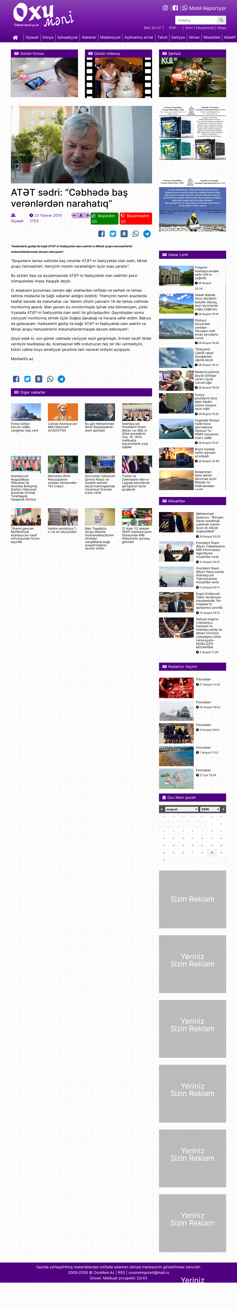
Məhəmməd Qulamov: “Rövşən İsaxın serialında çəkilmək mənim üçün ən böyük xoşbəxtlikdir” (209, 522)
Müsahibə (211, 37)
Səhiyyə (178, 37)
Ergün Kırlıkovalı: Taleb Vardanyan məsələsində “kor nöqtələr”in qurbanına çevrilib (209, 601)
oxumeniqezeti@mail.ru (148, 1272)
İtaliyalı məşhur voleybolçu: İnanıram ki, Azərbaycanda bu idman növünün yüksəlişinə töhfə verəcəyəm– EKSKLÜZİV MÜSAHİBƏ (209, 633)
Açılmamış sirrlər (139, 37)
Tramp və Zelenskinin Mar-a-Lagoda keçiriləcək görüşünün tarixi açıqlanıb (136, 482)
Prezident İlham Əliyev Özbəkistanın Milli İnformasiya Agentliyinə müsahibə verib (210, 550)
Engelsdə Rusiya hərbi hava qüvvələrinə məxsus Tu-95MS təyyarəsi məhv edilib (207, 429)
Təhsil (162, 37)
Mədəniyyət (110, 37)
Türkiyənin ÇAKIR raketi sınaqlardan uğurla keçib (204, 355)
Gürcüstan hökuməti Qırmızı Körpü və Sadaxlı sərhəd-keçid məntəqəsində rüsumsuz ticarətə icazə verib (100, 484)
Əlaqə (221, 28)
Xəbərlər (89, 37)
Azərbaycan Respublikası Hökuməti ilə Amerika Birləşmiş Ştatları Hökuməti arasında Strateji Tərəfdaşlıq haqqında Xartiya (24, 487)
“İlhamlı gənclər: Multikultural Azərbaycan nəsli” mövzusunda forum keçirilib (25, 535)
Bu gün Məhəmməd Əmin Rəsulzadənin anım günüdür (99, 427)
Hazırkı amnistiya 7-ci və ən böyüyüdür (62, 530)
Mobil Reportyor (207, 8)
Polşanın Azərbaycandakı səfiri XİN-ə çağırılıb (207, 273)
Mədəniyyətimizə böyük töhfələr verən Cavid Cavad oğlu (207, 377)
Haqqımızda (205, 28)
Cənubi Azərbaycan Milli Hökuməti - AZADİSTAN (62, 427)
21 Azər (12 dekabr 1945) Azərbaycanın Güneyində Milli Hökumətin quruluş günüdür (137, 535)
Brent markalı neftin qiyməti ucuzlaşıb (205, 453)
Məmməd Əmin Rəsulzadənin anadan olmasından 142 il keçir (62, 481)
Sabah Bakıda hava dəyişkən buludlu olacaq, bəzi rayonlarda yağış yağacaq (206, 302)
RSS (121, 1272)
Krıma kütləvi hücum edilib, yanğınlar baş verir (24, 427)
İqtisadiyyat (67, 37)
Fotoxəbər (203, 679)
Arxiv (189, 28)
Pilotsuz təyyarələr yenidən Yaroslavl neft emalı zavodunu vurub (206, 329)
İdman (194, 37)
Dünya (47, 37)
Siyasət (32, 37)
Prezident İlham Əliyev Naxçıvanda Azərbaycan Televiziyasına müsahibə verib (210, 575)
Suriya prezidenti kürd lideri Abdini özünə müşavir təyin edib (206, 402)
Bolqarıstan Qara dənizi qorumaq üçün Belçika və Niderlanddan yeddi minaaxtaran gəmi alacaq (205, 484)
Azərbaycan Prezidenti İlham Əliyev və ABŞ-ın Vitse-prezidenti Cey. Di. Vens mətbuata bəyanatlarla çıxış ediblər (135, 435)
